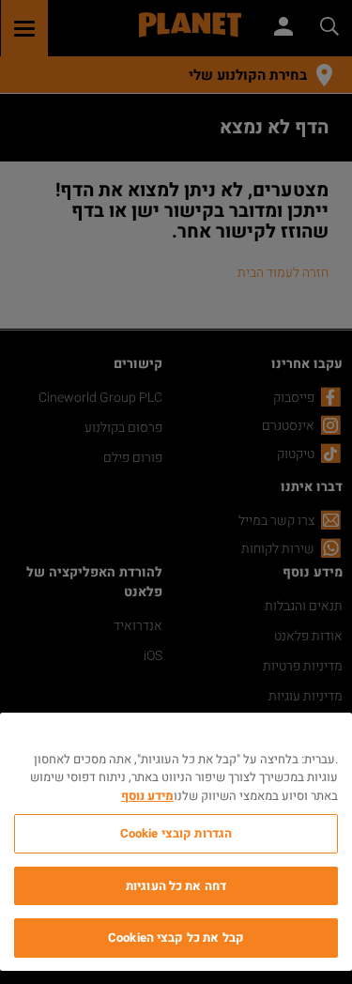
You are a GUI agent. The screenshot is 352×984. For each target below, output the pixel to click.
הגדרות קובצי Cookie (176, 833)
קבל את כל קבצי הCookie (176, 937)
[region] (176, 842)
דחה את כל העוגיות (176, 886)
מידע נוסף (147, 796)
